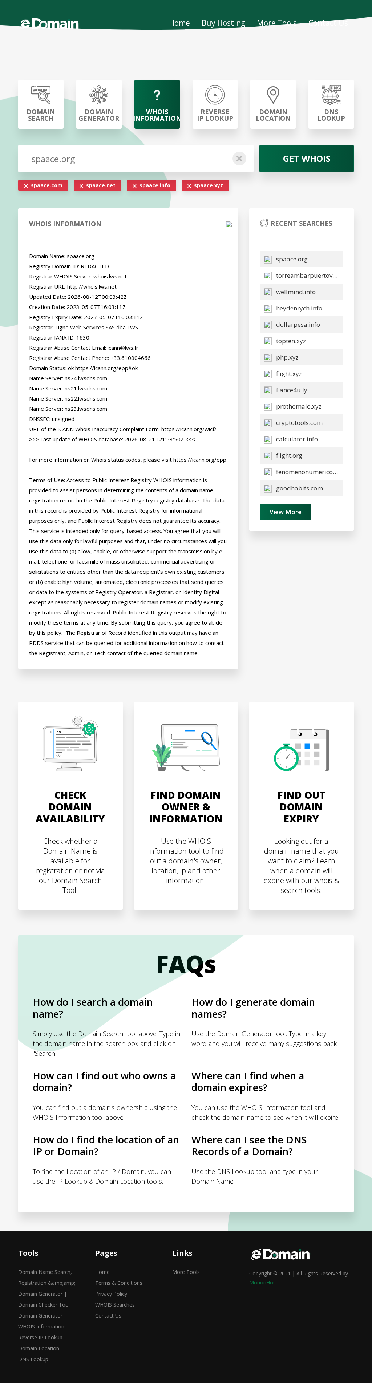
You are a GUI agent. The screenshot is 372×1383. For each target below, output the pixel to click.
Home (179, 23)
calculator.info (296, 439)
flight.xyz (288, 373)
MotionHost (263, 1282)
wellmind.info (295, 292)
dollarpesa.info (297, 324)
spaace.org (291, 259)
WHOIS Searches (115, 1304)
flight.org (288, 455)
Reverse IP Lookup (40, 1337)
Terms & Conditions (118, 1282)
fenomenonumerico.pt (307, 472)
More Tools (277, 23)
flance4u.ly (291, 390)
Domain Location (38, 1348)
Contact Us (328, 23)
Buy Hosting (223, 23)
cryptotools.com (299, 422)
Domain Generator (40, 1315)
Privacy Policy (111, 1293)
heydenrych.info (298, 308)
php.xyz (287, 357)
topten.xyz (290, 341)
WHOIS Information (41, 1326)
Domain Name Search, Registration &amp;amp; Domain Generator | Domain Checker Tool (46, 1288)
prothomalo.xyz (298, 406)
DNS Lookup (33, 1359)
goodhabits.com (299, 488)
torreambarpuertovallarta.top (309, 275)
